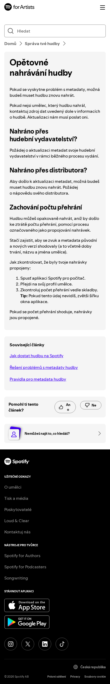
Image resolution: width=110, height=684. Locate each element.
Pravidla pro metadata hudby (38, 379)
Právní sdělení (56, 677)
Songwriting (16, 578)
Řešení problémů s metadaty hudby (44, 367)
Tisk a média (16, 498)
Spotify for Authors (22, 555)
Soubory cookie (95, 677)
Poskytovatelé (18, 509)
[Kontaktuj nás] (97, 433)
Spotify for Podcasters (25, 567)
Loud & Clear (16, 521)
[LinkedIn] (44, 644)
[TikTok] (62, 644)
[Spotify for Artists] (19, 7)
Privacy (75, 677)
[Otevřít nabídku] (102, 7)
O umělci (12, 487)
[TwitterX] (27, 644)
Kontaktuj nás (17, 532)
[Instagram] (10, 644)
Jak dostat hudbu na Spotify (36, 356)
